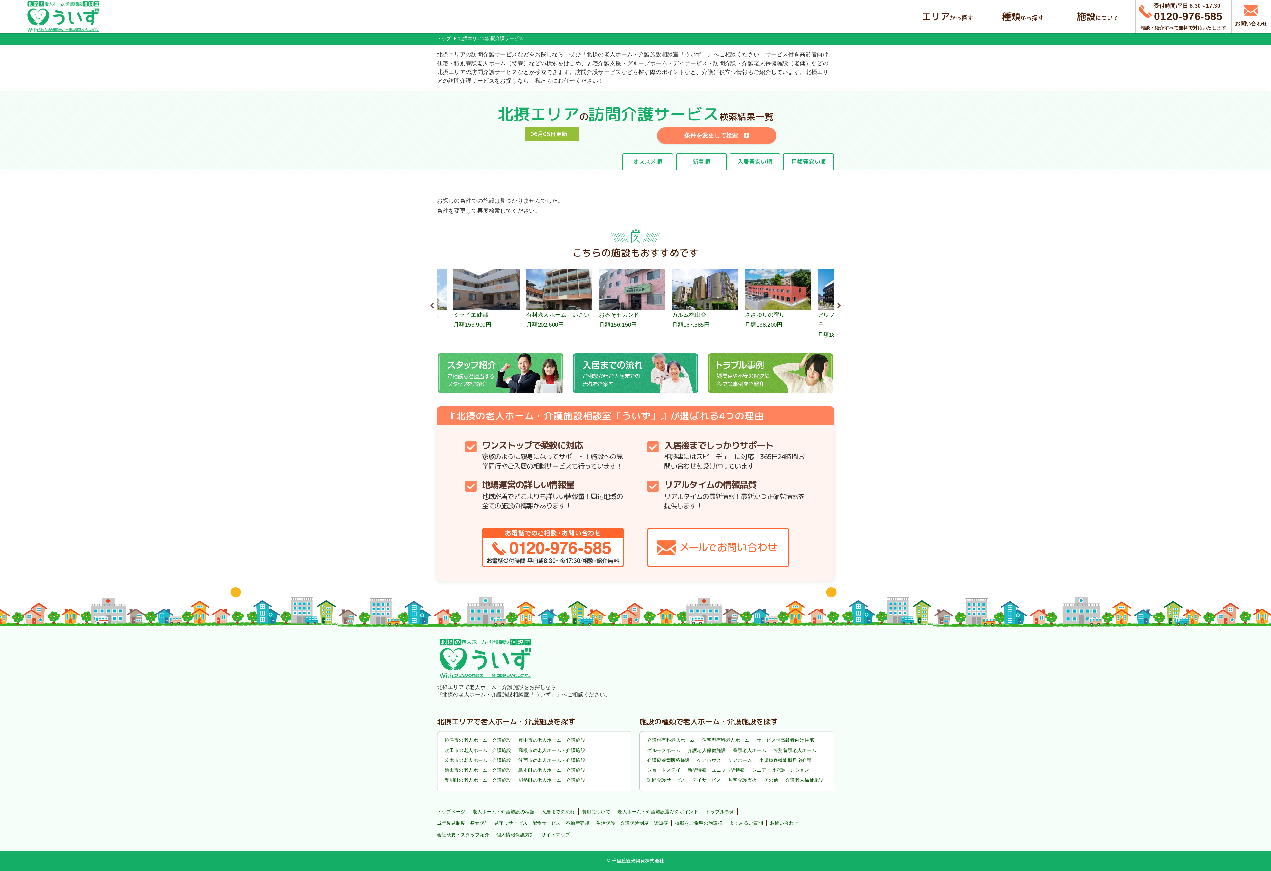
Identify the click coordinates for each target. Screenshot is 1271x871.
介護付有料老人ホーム (671, 740)
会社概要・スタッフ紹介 (463, 834)
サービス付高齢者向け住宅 (785, 740)
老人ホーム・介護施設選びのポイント (657, 811)
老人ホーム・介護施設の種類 (504, 811)
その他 (771, 780)
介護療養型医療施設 (668, 760)
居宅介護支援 (742, 780)
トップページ (451, 811)
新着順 (701, 161)
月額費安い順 (808, 161)
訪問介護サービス (666, 780)
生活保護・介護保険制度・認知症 (632, 823)
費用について (596, 811)
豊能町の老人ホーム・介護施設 (478, 780)
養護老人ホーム (749, 750)
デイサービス (706, 780)
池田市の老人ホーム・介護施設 (478, 770)
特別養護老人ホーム (795, 750)
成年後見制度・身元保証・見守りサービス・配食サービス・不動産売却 (513, 823)
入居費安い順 (755, 161)
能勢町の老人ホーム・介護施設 (551, 780)
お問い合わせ (784, 823)
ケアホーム (740, 760)
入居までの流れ (558, 811)
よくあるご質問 (746, 823)
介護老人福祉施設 (804, 780)
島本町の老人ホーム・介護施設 (551, 770)
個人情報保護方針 (515, 834)
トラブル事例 (719, 811)
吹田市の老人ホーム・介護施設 (478, 750)
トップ (444, 38)
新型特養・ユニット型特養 (716, 770)
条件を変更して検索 (711, 135)
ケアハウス (709, 760)
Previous (432, 304)
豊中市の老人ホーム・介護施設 (551, 740)
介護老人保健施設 (707, 750)
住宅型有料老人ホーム (726, 740)
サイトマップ (555, 834)
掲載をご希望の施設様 (699, 823)
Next (839, 304)
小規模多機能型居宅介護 (785, 760)
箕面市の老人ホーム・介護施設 (551, 760)
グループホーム (664, 750)
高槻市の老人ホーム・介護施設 (551, 750)
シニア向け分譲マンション (780, 770)
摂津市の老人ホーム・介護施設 (478, 740)
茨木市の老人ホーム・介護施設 (478, 760)
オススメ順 (647, 161)
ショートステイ (664, 770)
